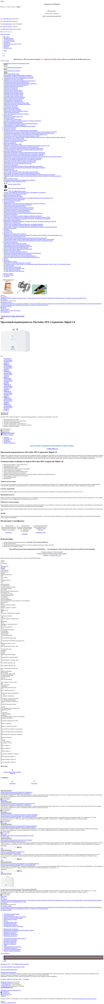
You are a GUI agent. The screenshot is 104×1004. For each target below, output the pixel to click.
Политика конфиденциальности (9, 969)
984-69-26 (6, 24)
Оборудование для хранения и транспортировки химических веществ (22, 173)
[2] (2, 414)
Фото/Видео (7, 42)
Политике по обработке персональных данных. (84, 998)
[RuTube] (5, 961)
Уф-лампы (6, 260)
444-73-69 (6, 29)
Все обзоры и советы (6, 302)
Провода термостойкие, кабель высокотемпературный (18, 249)
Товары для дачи (8, 115)
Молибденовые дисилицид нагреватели (14, 199)
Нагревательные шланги (10, 228)
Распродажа (7, 45)
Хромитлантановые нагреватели (12, 200)
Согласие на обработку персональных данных (13, 966)
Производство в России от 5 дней (12, 44)
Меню (5, 50)
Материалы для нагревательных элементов (15, 233)
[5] (7, 414)
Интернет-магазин (8, 38)
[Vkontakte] (4, 956)
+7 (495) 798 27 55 (52, 449)
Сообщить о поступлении (8, 433)
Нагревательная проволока (11, 242)
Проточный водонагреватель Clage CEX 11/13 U (13, 841)
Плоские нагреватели (9, 202)
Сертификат (24, 534)
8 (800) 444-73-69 (49, 59)
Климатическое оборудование (11, 108)
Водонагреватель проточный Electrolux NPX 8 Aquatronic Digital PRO (19, 816)
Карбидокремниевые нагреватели (12, 195)
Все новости (4, 296)
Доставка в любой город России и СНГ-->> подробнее (15, 979)
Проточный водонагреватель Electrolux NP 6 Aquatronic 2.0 (16, 793)
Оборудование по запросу (10, 261)
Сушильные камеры (9, 265)
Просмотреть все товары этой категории (12, 316)
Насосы (6, 258)
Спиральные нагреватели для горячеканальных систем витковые (20, 130)
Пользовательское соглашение (8, 972)
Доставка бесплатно (9, 39)
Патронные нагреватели (10, 142)
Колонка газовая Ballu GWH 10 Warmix (11, 853)
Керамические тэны (9, 169)
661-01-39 (5, 983)
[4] (5, 414)
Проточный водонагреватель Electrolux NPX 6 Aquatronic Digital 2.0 (18, 827)
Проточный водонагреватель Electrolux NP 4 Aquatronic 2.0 (16, 804)
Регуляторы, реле (8, 232)
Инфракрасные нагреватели (21, 964)
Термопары (7, 229)
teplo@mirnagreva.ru (7, 31)
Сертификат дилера (40, 532)
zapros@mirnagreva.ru (7, 987)
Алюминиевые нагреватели (11, 165)
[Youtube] (4, 958)
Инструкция (8, 532)
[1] (1, 414)
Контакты (6, 46)
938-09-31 (5, 984)
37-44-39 (6, 26)
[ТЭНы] (2, 1)
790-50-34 (6, 21)
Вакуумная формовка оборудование (13, 122)
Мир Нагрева (4, 964)
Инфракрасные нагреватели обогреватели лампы (16, 63)
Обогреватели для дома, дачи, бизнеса (13, 79)
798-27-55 (6, 18)
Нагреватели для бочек (10, 129)
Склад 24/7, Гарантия (9, 41)
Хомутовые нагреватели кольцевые (13, 151)
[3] (4, 414)
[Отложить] (2, 848)
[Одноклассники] (3, 318)
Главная (7, 37)
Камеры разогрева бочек (10, 127)
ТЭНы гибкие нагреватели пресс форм (14, 138)
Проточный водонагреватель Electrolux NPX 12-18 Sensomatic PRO (18, 865)
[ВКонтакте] (1, 318)
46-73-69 (5, 986)
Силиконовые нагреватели (11, 214)
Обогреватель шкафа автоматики (12, 220)
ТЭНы (5, 177)
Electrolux (3, 567)
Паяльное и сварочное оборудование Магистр (16, 251)
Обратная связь (8, 48)
